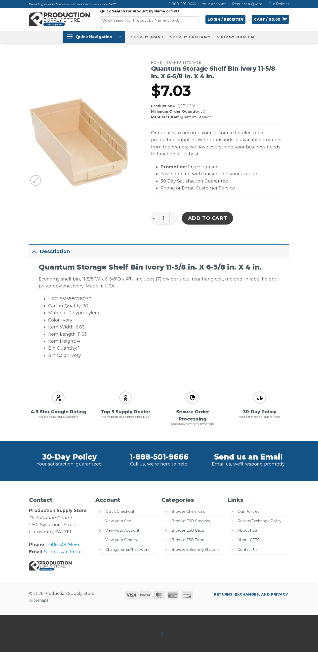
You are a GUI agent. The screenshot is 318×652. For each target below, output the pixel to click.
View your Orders (121, 540)
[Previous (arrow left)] (5, 642)
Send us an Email (248, 457)
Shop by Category (190, 37)
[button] (225, 19)
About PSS (247, 530)
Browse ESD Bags (187, 530)
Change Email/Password (127, 549)
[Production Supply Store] (59, 19)
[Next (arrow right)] (21, 642)
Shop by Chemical (236, 37)
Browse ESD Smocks (190, 521)
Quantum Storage (183, 62)
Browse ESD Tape (187, 540)
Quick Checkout (119, 511)
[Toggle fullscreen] (21, 620)
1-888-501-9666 (182, 4)
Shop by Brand (147, 37)
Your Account (214, 4)
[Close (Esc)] (54, 620)
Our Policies (279, 4)
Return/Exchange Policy (259, 521)
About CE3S (248, 540)
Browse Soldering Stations (195, 549)
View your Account (122, 530)
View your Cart (118, 521)
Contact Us (247, 549)
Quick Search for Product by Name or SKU (139, 11)
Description (55, 251)
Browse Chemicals (188, 511)
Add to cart (207, 218)
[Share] (38, 620)
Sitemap (38, 600)
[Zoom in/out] (5, 620)
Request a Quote (247, 4)
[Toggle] (34, 251)
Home (156, 62)
